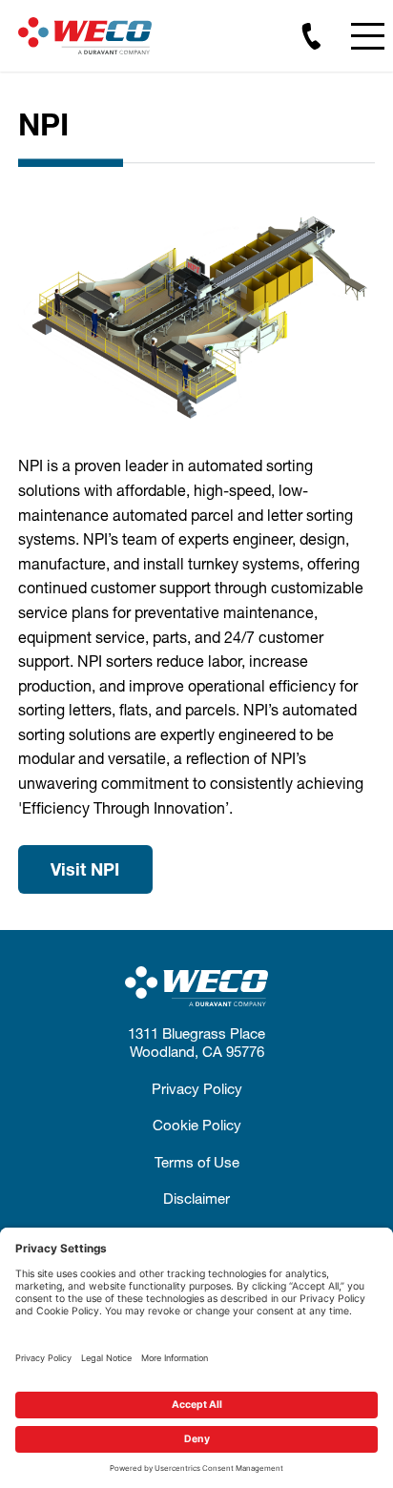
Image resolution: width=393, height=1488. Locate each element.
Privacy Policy (197, 1088)
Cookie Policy (197, 1124)
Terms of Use (197, 1161)
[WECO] (85, 35)
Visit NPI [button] (85, 868)
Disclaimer (196, 1198)
